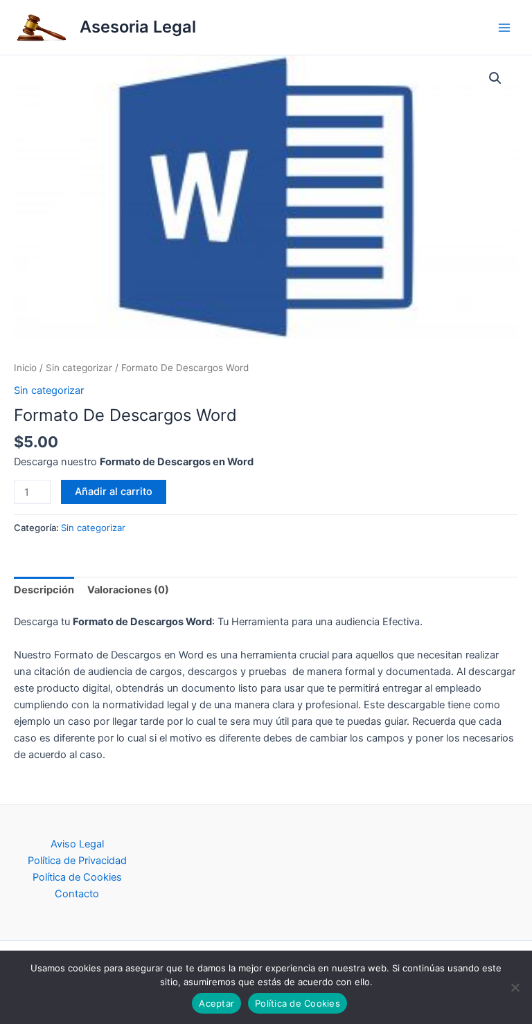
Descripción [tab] (44, 590)
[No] (515, 987)
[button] (495, 78)
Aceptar (216, 1003)
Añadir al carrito (113, 491)
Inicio (25, 367)
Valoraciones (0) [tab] (128, 590)
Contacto (77, 894)
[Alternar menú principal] (504, 27)
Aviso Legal (77, 844)
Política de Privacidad (77, 860)
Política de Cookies (77, 877)
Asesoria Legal (138, 27)
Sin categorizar (79, 367)
